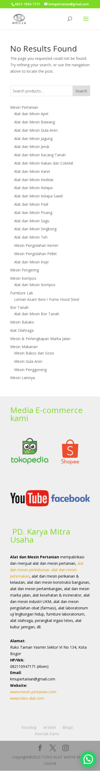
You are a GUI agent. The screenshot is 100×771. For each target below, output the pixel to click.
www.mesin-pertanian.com (33, 691)
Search (81, 91)
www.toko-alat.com (27, 698)
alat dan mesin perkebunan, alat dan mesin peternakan (47, 570)
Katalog (29, 727)
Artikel (49, 727)
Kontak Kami (47, 733)
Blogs (68, 727)
